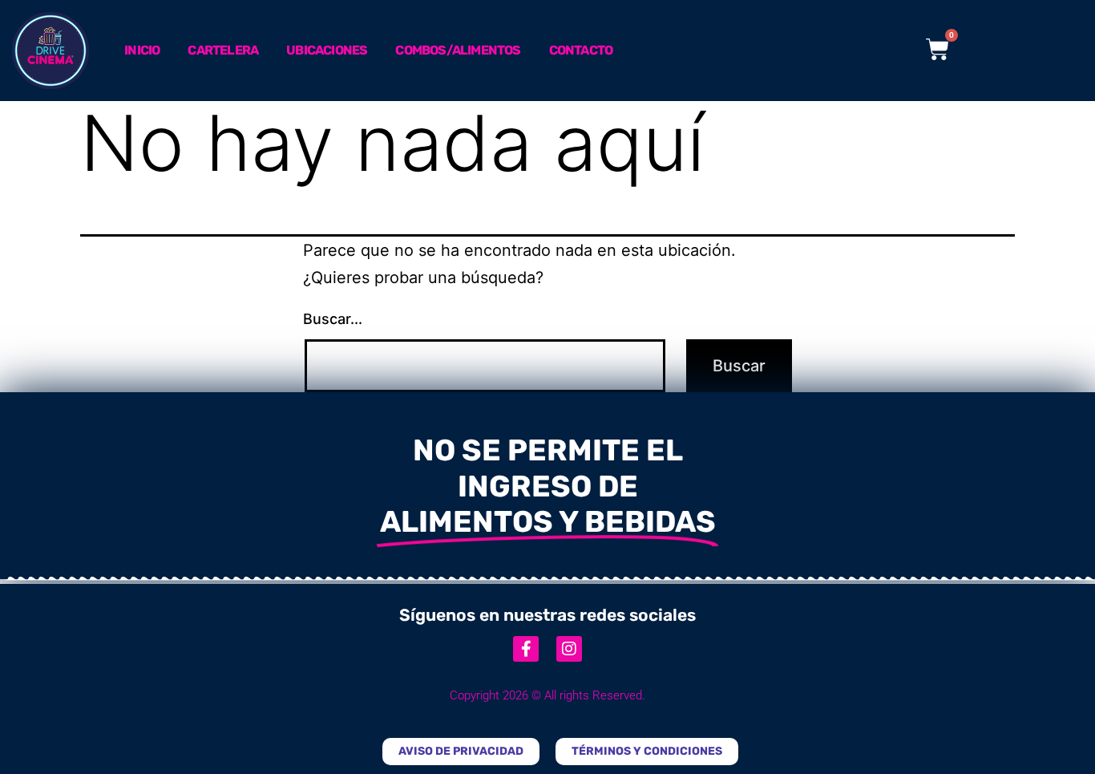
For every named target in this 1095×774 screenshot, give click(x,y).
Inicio (142, 50)
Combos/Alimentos (457, 50)
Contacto (581, 50)
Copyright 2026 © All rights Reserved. (547, 695)
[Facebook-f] (526, 649)
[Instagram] (569, 649)
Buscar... (332, 318)
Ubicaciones (326, 50)
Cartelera (223, 50)
